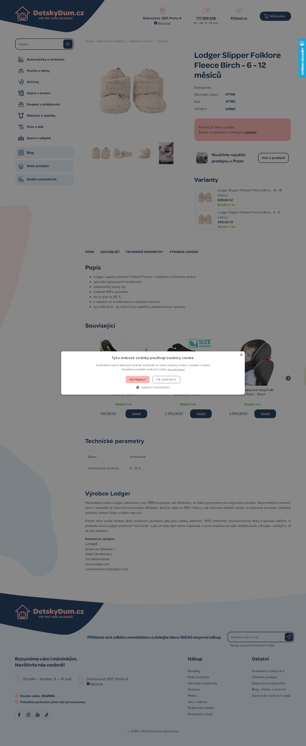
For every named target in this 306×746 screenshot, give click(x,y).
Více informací (176, 369)
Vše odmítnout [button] (166, 379)
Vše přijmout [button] (137, 379)
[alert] (153, 373)
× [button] (241, 355)
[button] (153, 387)
